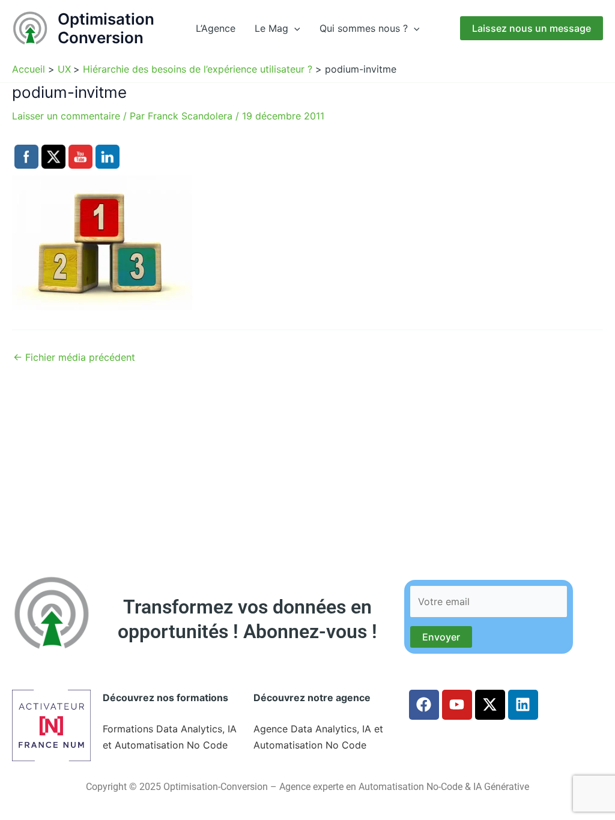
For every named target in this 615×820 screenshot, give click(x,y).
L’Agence (215, 28)
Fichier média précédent (74, 357)
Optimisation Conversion (106, 28)
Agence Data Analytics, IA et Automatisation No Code (318, 736)
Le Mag (271, 28)
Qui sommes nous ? (364, 28)
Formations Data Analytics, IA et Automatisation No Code (170, 736)
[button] (294, 28)
